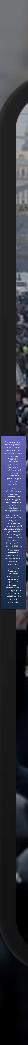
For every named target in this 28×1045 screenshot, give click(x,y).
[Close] (23, 439)
